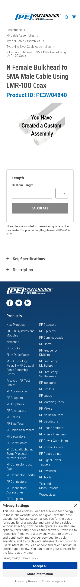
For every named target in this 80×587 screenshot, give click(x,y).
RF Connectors (16, 481)
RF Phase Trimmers (52, 434)
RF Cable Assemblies (20, 35)
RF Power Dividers (51, 447)
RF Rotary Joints (50, 453)
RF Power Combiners (53, 441)
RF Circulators (16, 436)
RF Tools (45, 477)
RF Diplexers (47, 331)
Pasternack (14, 30)
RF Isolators (47, 382)
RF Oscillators (48, 421)
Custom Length (22, 185)
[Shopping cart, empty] (74, 17)
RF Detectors (48, 324)
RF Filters (45, 344)
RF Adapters (14, 398)
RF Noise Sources (51, 415)
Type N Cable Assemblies (23, 41)
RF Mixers (45, 408)
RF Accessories (17, 391)
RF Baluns (13, 417)
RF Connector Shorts (20, 475)
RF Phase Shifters (51, 428)
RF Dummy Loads (51, 337)
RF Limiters (46, 389)
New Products (16, 324)
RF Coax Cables (17, 443)
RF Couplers (14, 499)
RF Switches (47, 471)
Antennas (12, 342)
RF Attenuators (16, 410)
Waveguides (47, 494)
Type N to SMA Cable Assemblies (28, 46)
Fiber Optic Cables (18, 355)
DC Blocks (13, 348)
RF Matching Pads (51, 402)
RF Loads (45, 395)
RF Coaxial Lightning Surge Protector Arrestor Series (19, 454)
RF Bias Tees (15, 423)
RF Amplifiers (15, 404)
